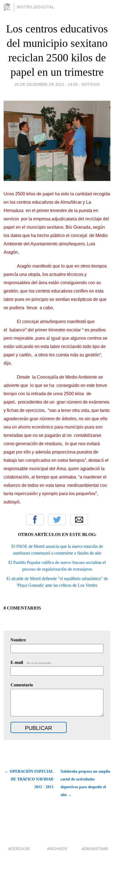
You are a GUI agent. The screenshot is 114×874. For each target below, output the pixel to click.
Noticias (90, 84)
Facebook (35, 519)
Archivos (57, 849)
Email (79, 519)
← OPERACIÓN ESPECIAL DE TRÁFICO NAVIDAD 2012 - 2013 (29, 779)
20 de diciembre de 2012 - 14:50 (46, 84)
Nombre (18, 640)
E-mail (31, 662)
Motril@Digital (36, 7)
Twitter (57, 519)
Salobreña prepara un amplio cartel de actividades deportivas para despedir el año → (85, 783)
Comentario (22, 684)
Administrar (95, 849)
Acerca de (19, 849)
